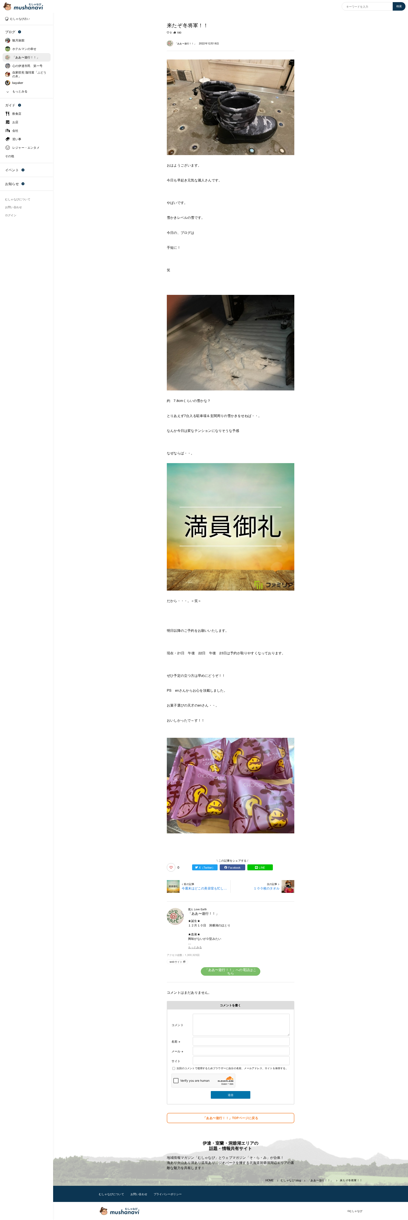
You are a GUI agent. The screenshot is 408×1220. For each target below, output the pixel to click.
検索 (399, 6)
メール (177, 1051)
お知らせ (12, 183)
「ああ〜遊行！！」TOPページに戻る (230, 1117)
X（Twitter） (207, 867)
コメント (177, 1024)
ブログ (10, 31)
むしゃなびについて (111, 1194)
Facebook (234, 867)
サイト (176, 1060)
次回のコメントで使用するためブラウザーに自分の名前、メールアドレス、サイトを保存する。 (232, 1068)
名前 (175, 1041)
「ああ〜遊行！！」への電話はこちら (230, 971)
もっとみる (195, 947)
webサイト (176, 961)
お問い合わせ (138, 1194)
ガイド (10, 105)
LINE (262, 867)
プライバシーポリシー (168, 1194)
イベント (12, 169)
